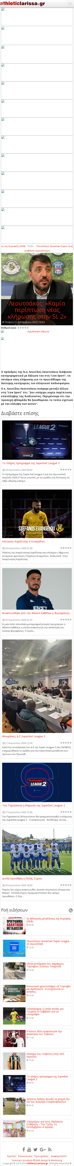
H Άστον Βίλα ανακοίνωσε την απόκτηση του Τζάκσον (44, 1033)
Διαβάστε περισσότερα (37, 250)
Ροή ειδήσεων (14, 910)
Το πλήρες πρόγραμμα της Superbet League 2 (31, 463)
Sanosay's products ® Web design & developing (37, 1160)
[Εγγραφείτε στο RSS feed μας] (50, 1149)
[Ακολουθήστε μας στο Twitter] (35, 1149)
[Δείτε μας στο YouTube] (29, 1149)
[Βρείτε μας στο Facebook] (23, 1149)
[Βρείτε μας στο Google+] (43, 1149)
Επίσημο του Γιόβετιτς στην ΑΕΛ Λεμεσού (45, 1055)
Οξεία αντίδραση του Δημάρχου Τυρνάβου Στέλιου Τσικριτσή (45, 965)
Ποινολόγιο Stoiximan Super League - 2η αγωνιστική (48, 942)
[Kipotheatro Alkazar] (37, 331)
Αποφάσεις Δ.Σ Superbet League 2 (23, 736)
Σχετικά (11, 1156)
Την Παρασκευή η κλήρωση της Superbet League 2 (33, 805)
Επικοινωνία (25, 1156)
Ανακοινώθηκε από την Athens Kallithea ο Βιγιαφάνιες (36, 613)
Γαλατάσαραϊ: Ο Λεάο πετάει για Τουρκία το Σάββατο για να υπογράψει (44, 1011)
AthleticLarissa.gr (37, 1163)
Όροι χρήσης (41, 1156)
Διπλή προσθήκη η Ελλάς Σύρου (22, 878)
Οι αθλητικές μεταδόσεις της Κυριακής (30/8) (48, 920)
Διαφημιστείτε (59, 1156)
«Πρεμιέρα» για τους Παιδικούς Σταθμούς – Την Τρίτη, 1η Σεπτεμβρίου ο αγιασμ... (44, 1124)
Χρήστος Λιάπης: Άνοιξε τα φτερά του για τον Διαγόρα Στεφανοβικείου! (48, 1100)
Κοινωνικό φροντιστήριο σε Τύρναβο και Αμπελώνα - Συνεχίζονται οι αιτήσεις (48, 989)
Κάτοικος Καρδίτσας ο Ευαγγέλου (23, 541)
